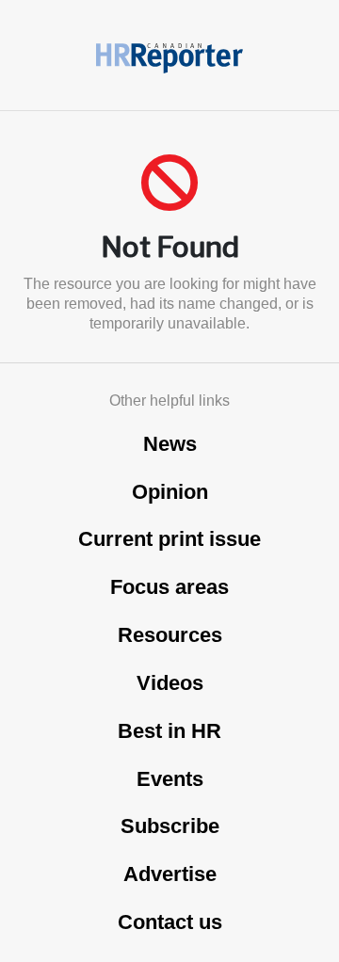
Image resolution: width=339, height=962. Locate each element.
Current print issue (169, 539)
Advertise (170, 874)
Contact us (170, 922)
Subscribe (170, 826)
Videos (170, 683)
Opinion (170, 492)
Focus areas (169, 587)
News (170, 444)
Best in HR (169, 731)
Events (170, 779)
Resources (170, 635)
